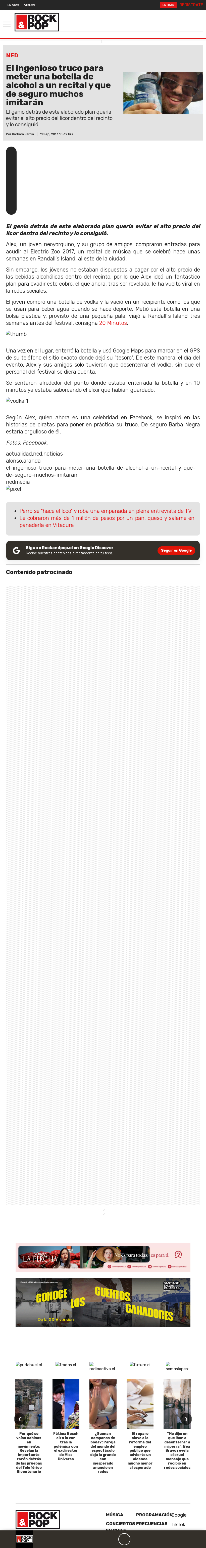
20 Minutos (112, 323)
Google (178, 1515)
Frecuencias (152, 1523)
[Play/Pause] (124, 1539)
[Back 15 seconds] (112, 1539)
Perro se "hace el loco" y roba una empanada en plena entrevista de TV (106, 511)
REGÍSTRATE (191, 5)
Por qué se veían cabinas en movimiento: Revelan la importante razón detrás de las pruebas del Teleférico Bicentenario (29, 1453)
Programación (154, 1514)
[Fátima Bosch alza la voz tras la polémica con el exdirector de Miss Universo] (66, 1404)
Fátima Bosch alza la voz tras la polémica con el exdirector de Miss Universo (65, 1446)
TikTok (177, 1525)
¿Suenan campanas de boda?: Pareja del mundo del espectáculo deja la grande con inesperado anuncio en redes (103, 1453)
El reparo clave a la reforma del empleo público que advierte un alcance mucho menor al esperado (140, 1451)
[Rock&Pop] (37, 22)
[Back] (100, 1539)
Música (114, 1514)
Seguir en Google (176, 550)
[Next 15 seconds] (136, 1539)
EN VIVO (13, 5)
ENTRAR (168, 5)
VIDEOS (29, 5)
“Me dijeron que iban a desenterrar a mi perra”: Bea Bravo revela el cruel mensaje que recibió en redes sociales (177, 1451)
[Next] (148, 1539)
